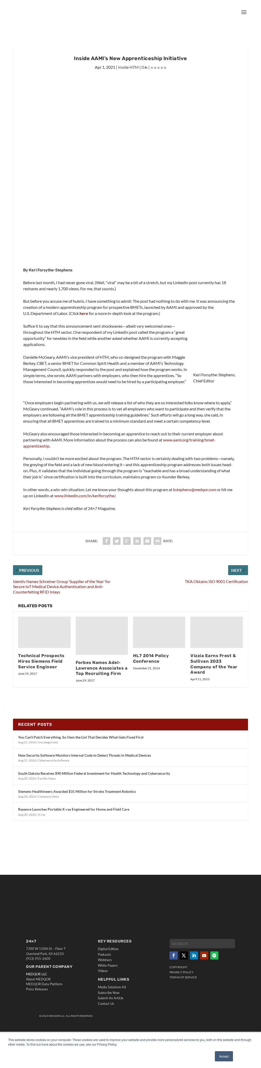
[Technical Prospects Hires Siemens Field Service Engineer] (44, 632)
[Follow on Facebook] (173, 955)
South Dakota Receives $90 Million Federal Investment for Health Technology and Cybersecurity (94, 773)
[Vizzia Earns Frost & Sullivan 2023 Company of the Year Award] (216, 632)
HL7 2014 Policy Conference (151, 658)
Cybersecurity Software (53, 760)
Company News (48, 796)
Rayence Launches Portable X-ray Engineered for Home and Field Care (73, 809)
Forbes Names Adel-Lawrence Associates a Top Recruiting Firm (102, 668)
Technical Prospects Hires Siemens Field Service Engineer (41, 661)
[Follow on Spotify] (214, 955)
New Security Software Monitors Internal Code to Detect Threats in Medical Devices (84, 755)
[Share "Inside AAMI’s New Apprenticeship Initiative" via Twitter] (117, 541)
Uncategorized (48, 742)
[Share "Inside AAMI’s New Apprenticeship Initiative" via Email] (147, 541)
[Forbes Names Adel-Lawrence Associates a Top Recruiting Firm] (102, 636)
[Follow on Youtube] (204, 955)
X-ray (41, 814)
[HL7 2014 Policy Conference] (159, 632)
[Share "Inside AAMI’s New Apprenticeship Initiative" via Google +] (127, 541)
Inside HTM (128, 67)
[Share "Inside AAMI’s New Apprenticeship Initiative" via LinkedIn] (137, 541)
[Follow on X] (184, 955)
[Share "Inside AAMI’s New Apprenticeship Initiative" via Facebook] (106, 541)
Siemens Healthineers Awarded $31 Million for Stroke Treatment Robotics (77, 791)
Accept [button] (224, 1056)
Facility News (47, 778)
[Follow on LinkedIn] (194, 955)
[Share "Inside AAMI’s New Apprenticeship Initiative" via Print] (157, 541)
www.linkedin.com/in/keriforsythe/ (84, 495)
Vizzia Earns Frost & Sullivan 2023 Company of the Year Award (214, 664)
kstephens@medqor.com (194, 489)
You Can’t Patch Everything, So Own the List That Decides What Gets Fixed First (80, 737)
